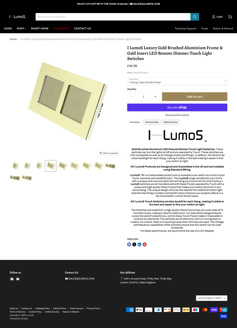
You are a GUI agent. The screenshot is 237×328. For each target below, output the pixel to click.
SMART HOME (40, 28)
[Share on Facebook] (129, 244)
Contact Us (26, 308)
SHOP (21, 28)
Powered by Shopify (19, 319)
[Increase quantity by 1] (155, 96)
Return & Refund (223, 28)
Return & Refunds (71, 312)
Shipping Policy (42, 308)
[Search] (194, 16)
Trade (204, 28)
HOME (8, 28)
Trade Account (76, 308)
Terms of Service (17, 312)
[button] (14, 165)
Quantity (131, 89)
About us (14, 308)
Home (13, 39)
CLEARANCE (61, 28)
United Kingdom (210, 298)
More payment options (177, 115)
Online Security (52, 312)
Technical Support (185, 28)
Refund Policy (59, 308)
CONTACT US (82, 28)
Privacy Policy (93, 308)
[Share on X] (134, 244)
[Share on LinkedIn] (139, 244)
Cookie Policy (35, 312)
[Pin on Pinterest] (145, 244)
